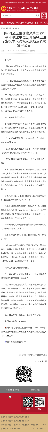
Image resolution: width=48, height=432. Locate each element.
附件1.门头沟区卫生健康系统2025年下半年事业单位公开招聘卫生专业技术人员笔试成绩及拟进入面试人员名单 (23, 332)
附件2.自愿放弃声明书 (16, 342)
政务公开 (20, 23)
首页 (2, 28)
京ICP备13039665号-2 (40, 429)
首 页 (3, 23)
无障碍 (44, 2)
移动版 (38, 2)
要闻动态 (11, 23)
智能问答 (21, 2)
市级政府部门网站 (12, 390)
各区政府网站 (35, 390)
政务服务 (29, 23)
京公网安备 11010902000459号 (11, 429)
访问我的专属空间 (11, 2)
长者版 (32, 2)
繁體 (27, 2)
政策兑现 (38, 23)
